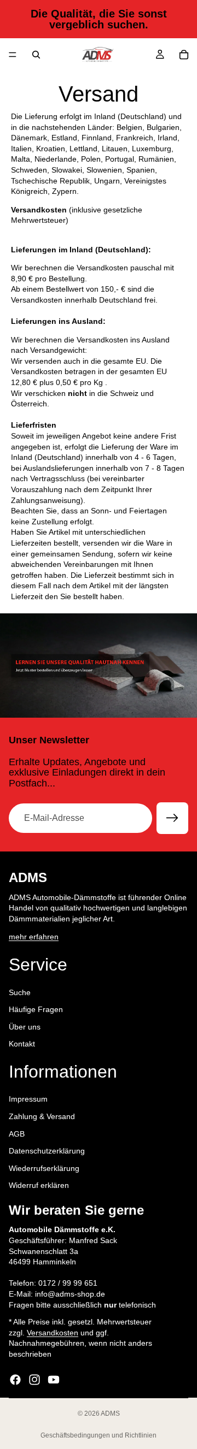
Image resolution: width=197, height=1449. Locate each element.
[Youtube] (53, 1379)
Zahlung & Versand (42, 1116)
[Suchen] (36, 55)
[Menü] (12, 54)
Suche (20, 991)
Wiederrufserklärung (44, 1168)
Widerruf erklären (39, 1185)
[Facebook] (15, 1379)
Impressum (28, 1099)
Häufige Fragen (36, 1009)
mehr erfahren (34, 936)
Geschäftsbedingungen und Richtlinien (98, 1435)
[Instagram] (34, 1379)
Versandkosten (52, 1332)
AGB (17, 1133)
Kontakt (22, 1043)
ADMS (110, 1413)
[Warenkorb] (184, 55)
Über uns (24, 1026)
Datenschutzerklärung (47, 1150)
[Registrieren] (172, 818)
